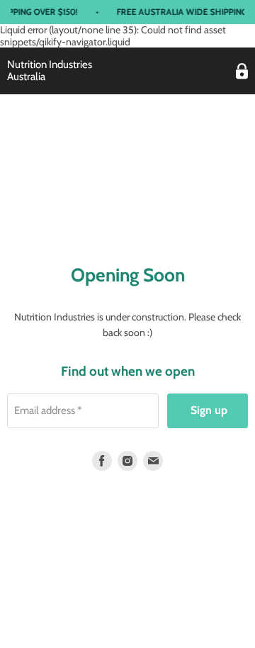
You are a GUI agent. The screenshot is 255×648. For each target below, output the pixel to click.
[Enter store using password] (242, 71)
